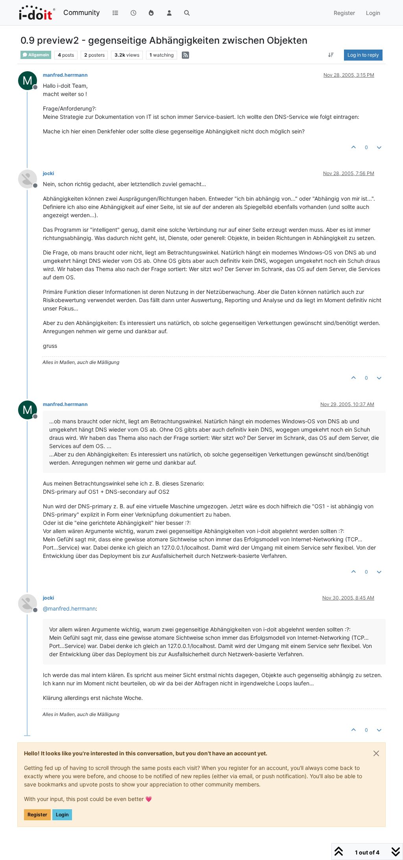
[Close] (376, 753)
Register (37, 815)
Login (62, 815)
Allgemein (38, 54)
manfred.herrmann (65, 75)
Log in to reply (363, 55)
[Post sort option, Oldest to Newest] (331, 55)
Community (81, 12)
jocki (48, 173)
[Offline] (30, 178)
